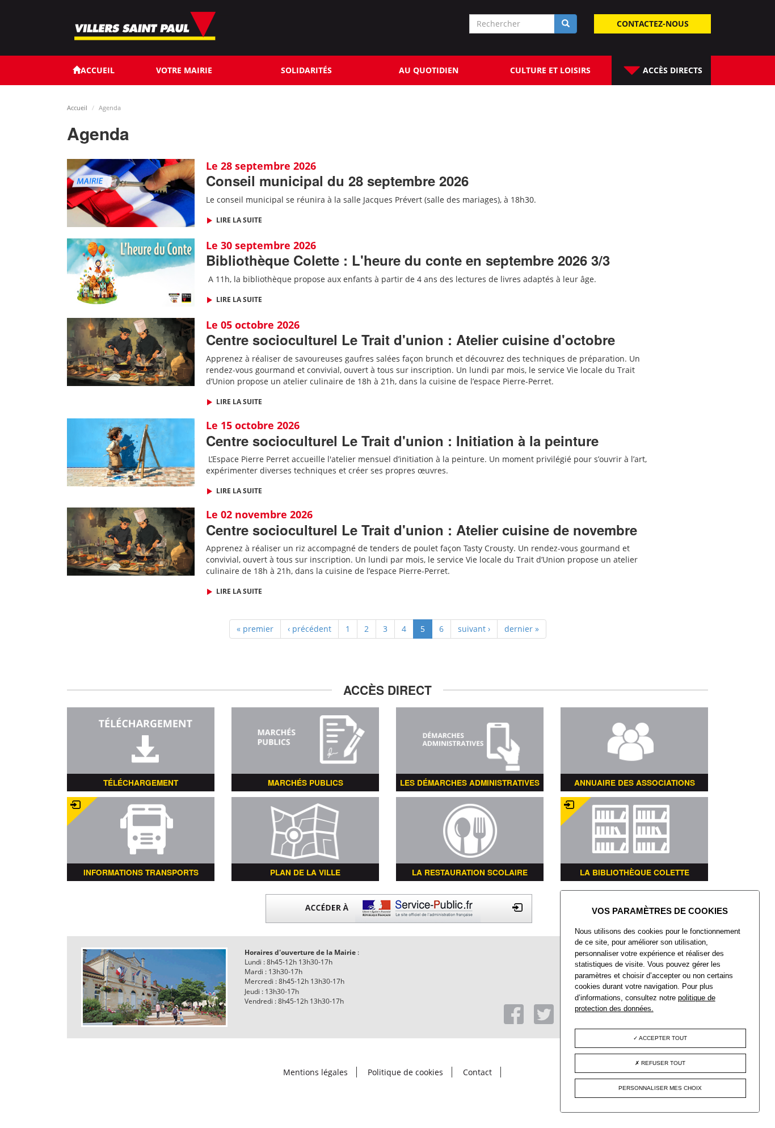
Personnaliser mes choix (660, 1088)
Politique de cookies (405, 1072)
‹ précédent (309, 628)
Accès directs (671, 70)
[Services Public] (399, 907)
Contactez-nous (653, 23)
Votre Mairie (184, 70)
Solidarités (306, 70)
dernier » (521, 628)
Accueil (77, 107)
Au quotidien (428, 70)
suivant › (474, 628)
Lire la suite (238, 220)
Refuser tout (662, 1063)
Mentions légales (315, 1072)
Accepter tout (662, 1038)
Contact (477, 1072)
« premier (255, 628)
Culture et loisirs (550, 70)
